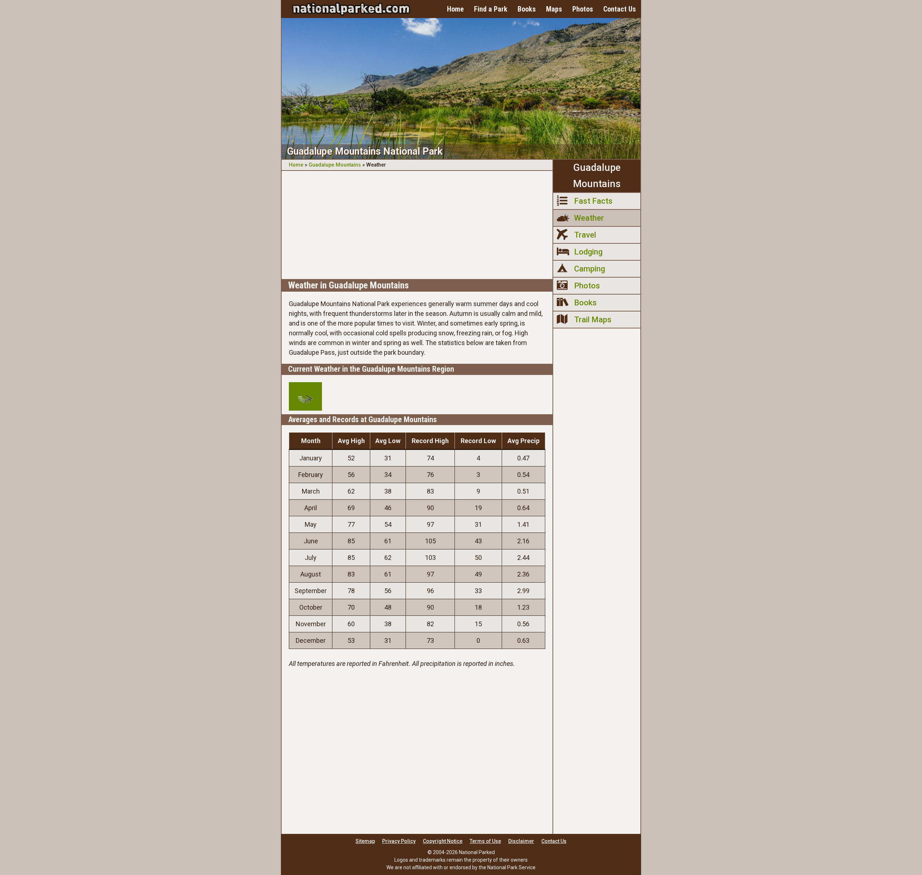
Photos (582, 9)
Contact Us (619, 9)
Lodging (588, 251)
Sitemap (365, 841)
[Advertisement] (417, 224)
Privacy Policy (399, 841)
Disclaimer (521, 841)
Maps (554, 9)
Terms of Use (485, 841)
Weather (589, 217)
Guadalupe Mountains (335, 165)
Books (527, 9)
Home (455, 9)
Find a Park (490, 9)
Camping (589, 268)
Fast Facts (593, 201)
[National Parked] (351, 9)
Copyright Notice (442, 841)
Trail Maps (593, 319)
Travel (585, 234)
